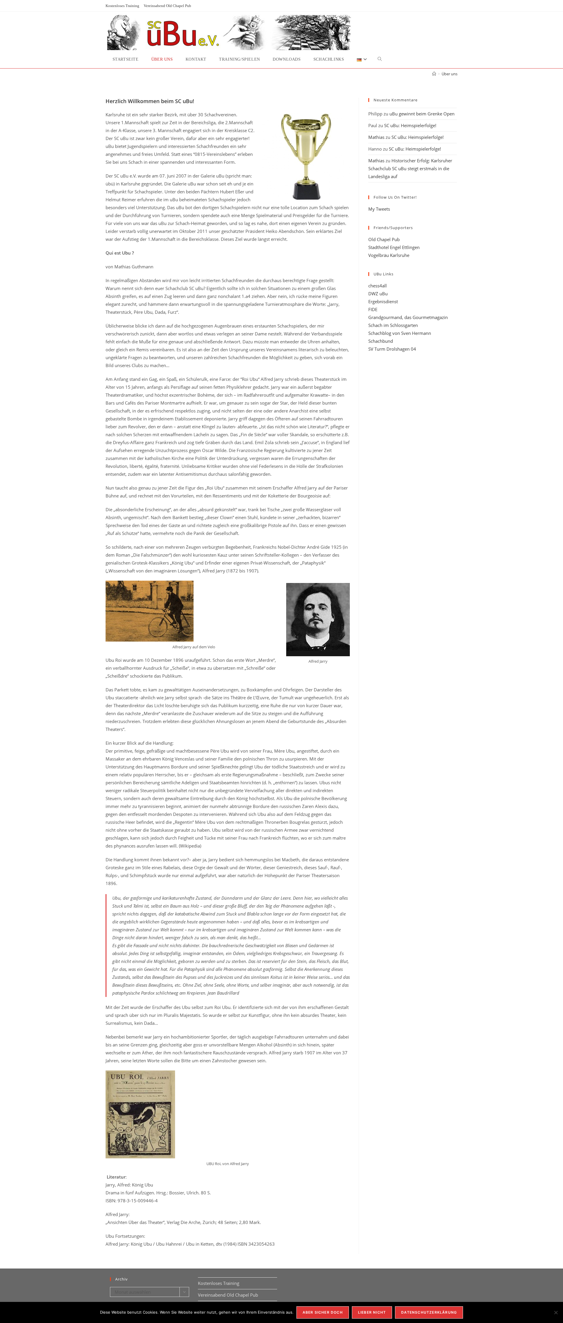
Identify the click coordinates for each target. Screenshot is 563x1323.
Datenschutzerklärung (429, 1312)
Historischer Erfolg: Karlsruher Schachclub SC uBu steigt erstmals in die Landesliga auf (410, 168)
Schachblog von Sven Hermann (399, 333)
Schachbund (380, 341)
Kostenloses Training (122, 6)
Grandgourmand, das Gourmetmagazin (408, 317)
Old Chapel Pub (384, 239)
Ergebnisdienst (383, 301)
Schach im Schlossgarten (393, 325)
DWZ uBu (378, 293)
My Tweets (379, 209)
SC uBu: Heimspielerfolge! (410, 125)
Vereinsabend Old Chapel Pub (167, 6)
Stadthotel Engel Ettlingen (394, 247)
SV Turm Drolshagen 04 (392, 349)
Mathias (376, 137)
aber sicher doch (323, 1312)
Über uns (449, 73)
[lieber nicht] (556, 1312)
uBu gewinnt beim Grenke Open (422, 114)
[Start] (434, 73)
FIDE (372, 309)
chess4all (377, 286)
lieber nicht (372, 1312)
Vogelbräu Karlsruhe (388, 255)
